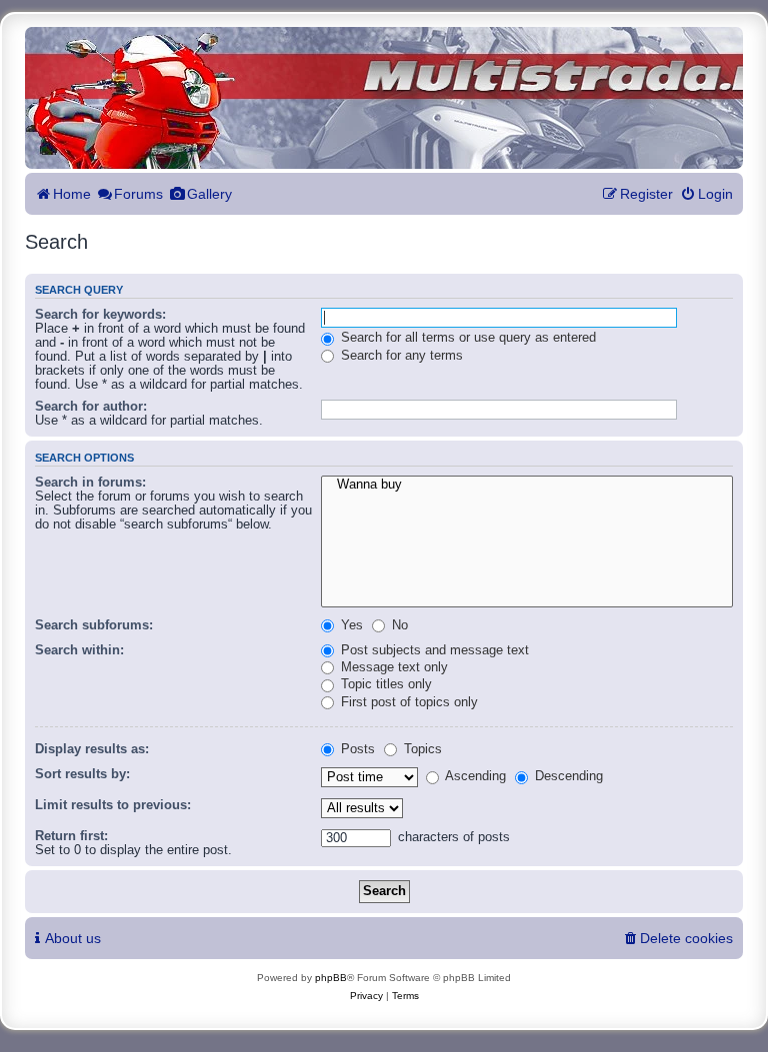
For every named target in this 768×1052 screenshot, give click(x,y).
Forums (138, 194)
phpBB (331, 977)
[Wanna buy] (527, 486)
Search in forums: (90, 483)
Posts (356, 749)
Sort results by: (82, 774)
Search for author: (91, 407)
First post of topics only (407, 702)
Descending (567, 776)
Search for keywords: (100, 315)
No (398, 625)
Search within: (79, 650)
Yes (350, 625)
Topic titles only (384, 684)
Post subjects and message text (433, 650)
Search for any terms (400, 356)
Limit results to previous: (113, 805)
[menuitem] (706, 194)
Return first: (71, 836)
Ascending (474, 776)
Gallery (209, 194)
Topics (421, 749)
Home (72, 194)
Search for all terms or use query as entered (466, 338)
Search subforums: (94, 625)
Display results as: (92, 749)
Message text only (392, 667)
